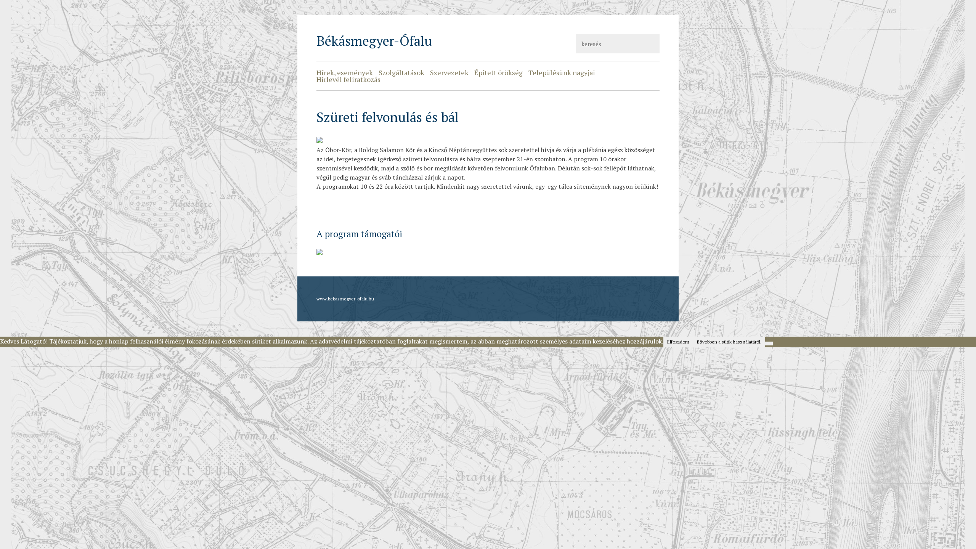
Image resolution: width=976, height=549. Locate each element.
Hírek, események (344, 72)
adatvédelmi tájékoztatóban (357, 341)
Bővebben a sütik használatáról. (729, 342)
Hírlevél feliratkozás (348, 79)
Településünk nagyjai (561, 72)
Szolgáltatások (401, 72)
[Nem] (769, 343)
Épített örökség (498, 72)
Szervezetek (449, 72)
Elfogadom (678, 342)
